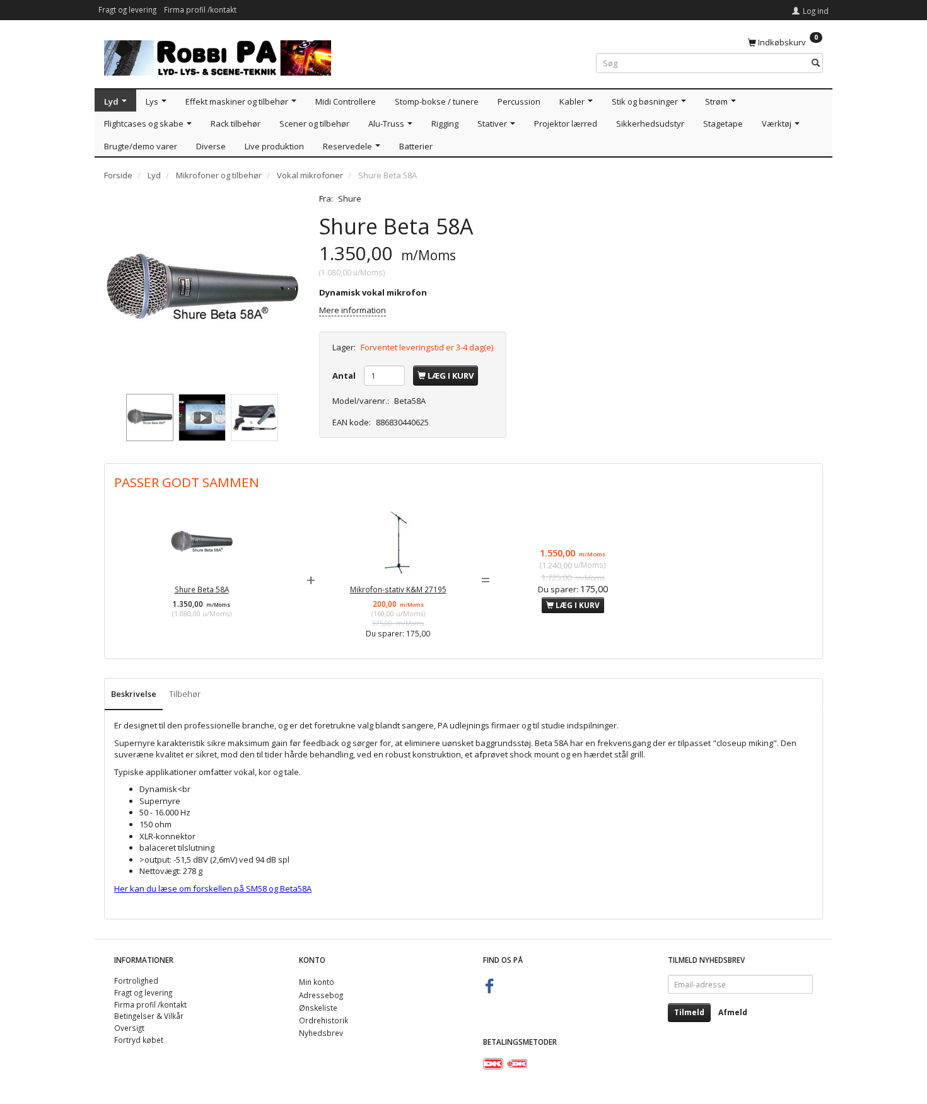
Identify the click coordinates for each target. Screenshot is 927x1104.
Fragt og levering (127, 9)
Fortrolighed (136, 980)
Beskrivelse (133, 693)
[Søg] (816, 63)
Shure (349, 198)
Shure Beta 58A (202, 589)
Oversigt (129, 1028)
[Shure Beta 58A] (202, 291)
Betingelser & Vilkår (149, 1016)
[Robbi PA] (217, 55)
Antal (345, 375)
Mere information (352, 310)
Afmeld (732, 1012)
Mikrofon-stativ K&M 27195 (398, 589)
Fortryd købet (138, 1040)
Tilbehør (185, 693)
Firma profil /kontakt (200, 9)
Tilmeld (689, 1012)
